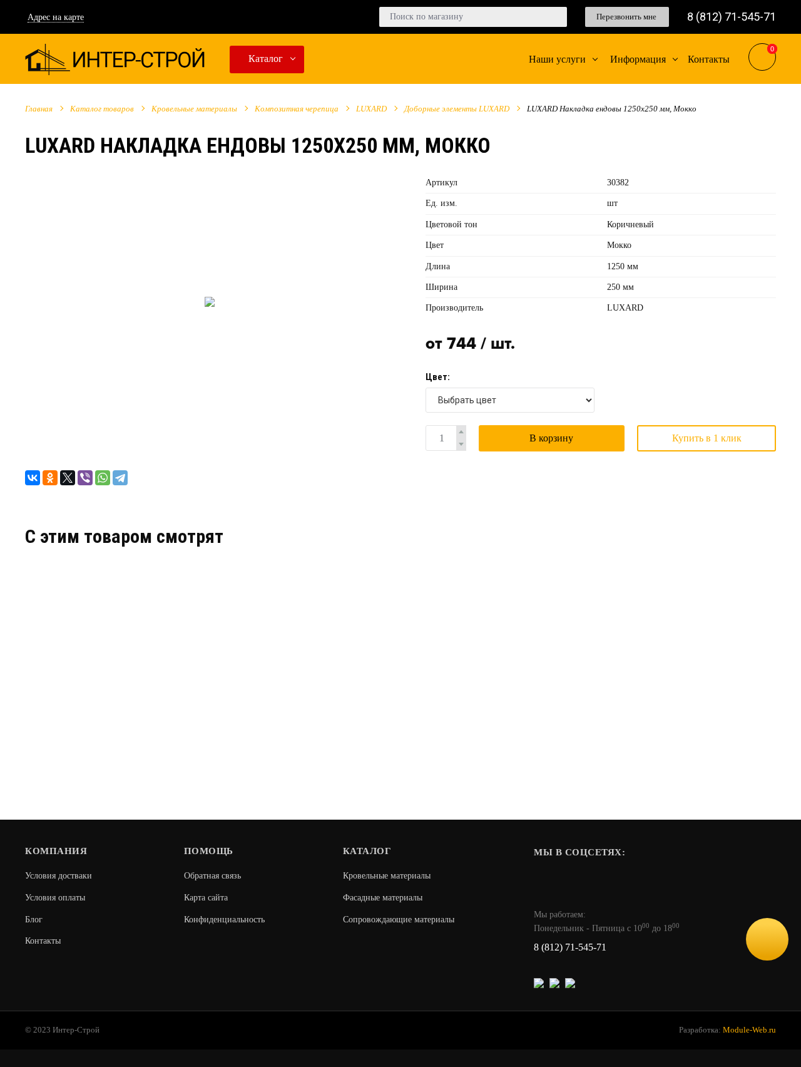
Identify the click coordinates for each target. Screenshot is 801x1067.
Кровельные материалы (194, 108)
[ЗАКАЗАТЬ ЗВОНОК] (767, 939)
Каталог (265, 58)
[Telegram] (120, 477)
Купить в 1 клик (707, 438)
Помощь (208, 851)
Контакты (43, 941)
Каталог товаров (102, 108)
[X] (67, 477)
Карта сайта (206, 897)
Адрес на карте (56, 17)
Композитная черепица (297, 108)
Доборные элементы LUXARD (456, 108)
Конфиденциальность (224, 919)
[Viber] (85, 477)
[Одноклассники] (50, 477)
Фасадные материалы (382, 897)
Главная (39, 108)
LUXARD (371, 108)
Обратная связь (212, 875)
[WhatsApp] (102, 477)
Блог (34, 919)
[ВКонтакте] (32, 477)
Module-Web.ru (749, 1029)
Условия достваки (58, 875)
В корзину (551, 438)
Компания (56, 851)
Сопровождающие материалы (398, 919)
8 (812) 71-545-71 (731, 16)
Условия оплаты (55, 897)
